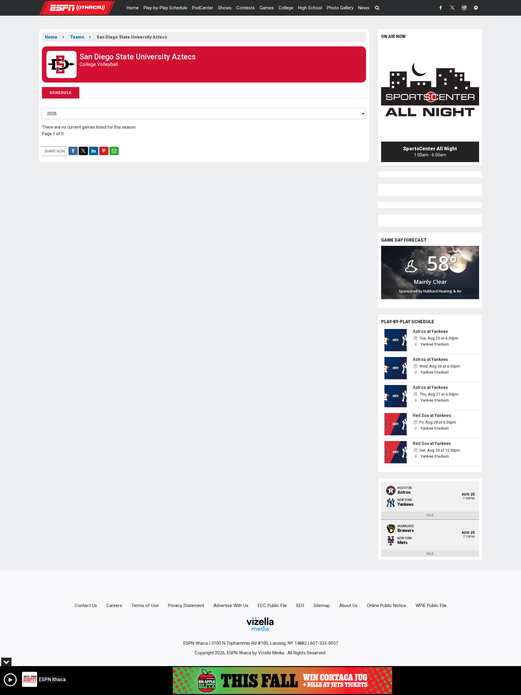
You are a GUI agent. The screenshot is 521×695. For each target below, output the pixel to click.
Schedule (60, 93)
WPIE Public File (431, 605)
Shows (225, 8)
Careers (114, 605)
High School (310, 8)
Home (133, 8)
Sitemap (322, 605)
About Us (348, 605)
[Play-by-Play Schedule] (395, 340)
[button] (377, 8)
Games (267, 8)
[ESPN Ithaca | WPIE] (81, 7)
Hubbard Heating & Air (442, 291)
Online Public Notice (386, 605)
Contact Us (86, 605)
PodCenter (202, 8)
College (286, 8)
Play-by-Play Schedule (165, 8)
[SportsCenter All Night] (430, 93)
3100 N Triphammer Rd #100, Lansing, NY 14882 (259, 643)
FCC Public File (272, 605)
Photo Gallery (340, 8)
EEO (300, 605)
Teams (77, 37)
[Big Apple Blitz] (282, 680)
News (363, 8)
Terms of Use (145, 605)
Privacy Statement (186, 605)
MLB (430, 515)
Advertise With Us (230, 605)
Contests (245, 8)
